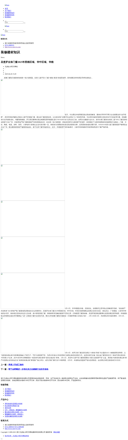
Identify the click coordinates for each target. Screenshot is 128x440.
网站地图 (56, 432)
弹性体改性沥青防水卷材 (13, 403)
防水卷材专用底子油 (12, 406)
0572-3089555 (9, 45)
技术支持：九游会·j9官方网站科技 (17, 436)
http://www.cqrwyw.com (12, 47)
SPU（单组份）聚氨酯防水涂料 (16, 410)
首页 (6, 8)
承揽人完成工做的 (16, 365)
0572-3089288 (19, 427)
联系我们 (8, 17)
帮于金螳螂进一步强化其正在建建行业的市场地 (28, 369)
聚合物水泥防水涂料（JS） (14, 412)
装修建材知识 (9, 13)
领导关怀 (8, 408)
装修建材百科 (9, 15)
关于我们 (8, 11)
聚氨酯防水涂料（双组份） (14, 414)
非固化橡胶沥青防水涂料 (13, 416)
